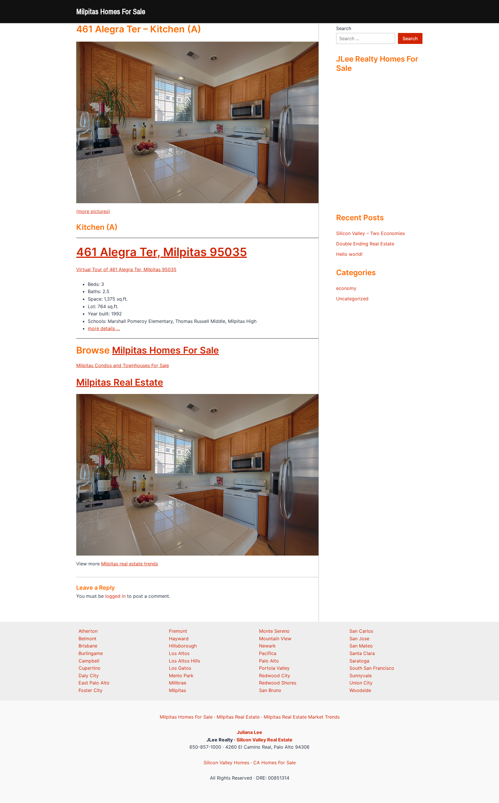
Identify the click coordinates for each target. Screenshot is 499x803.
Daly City (89, 675)
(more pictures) (93, 211)
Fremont (178, 631)
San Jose (359, 638)
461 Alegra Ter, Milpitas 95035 (161, 252)
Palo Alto (269, 661)
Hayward (179, 638)
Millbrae (177, 683)
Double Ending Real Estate (365, 244)
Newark (267, 646)
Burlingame (91, 653)
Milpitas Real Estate (119, 382)
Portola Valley (274, 668)
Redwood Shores (277, 683)
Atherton (88, 631)
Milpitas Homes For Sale (110, 11)
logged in (115, 596)
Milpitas (177, 690)
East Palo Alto (94, 683)
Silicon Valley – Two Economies (370, 233)
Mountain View (275, 638)
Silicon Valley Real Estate (265, 740)
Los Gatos (180, 668)
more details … (104, 328)
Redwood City (274, 675)
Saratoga (359, 661)
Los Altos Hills (184, 661)
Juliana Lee (249, 732)
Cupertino (89, 668)
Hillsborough (183, 646)
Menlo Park (181, 675)
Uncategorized (352, 298)
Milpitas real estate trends (129, 564)
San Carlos (361, 631)
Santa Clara (362, 653)
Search (343, 28)
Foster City (91, 690)
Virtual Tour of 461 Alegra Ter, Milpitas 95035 (126, 269)
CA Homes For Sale (274, 762)
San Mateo (361, 646)
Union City (361, 683)
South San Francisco (371, 668)
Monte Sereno (274, 631)
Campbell (89, 661)
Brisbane (88, 646)
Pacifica (267, 653)
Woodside (360, 690)
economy (346, 288)
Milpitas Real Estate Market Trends (302, 717)
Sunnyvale (360, 675)
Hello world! (349, 254)
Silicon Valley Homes (226, 762)
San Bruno (270, 690)
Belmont (87, 638)
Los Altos (179, 653)
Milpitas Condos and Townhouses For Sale (122, 365)
